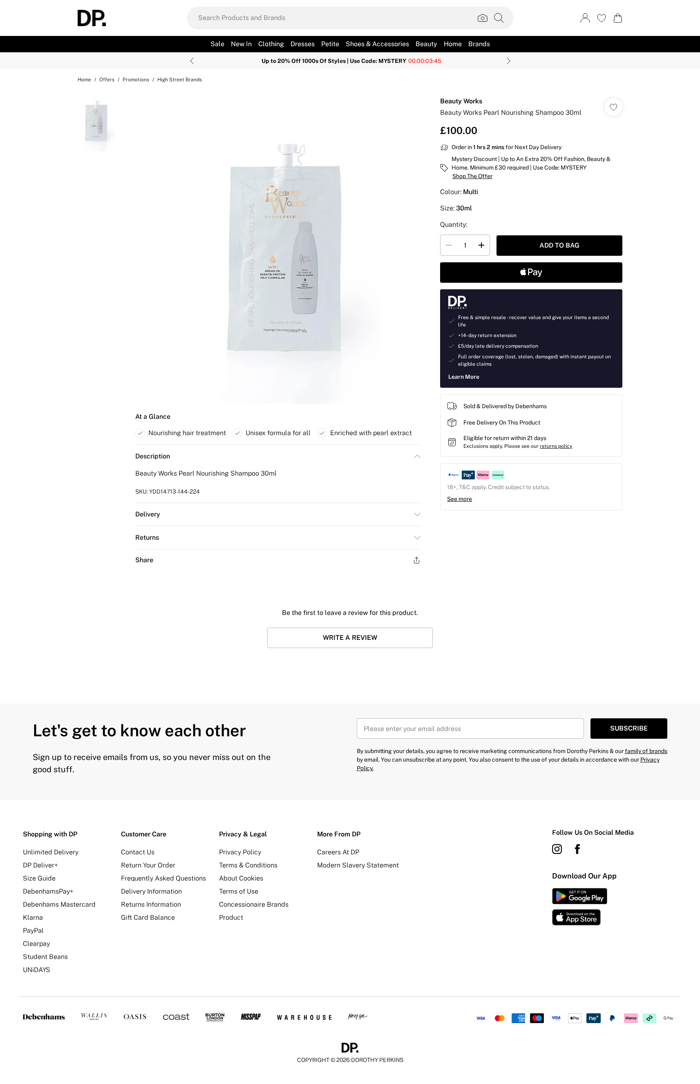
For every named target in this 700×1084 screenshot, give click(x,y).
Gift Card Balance (148, 917)
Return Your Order (148, 865)
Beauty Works (461, 101)
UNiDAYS (36, 970)
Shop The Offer (472, 176)
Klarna (33, 917)
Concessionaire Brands (253, 904)
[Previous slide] (192, 60)
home (84, 80)
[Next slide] (508, 60)
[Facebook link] (577, 849)
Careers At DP (338, 852)
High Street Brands (179, 80)
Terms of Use (238, 891)
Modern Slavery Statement (358, 865)
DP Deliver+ (40, 865)
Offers (106, 80)
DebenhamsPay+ (48, 891)
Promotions (136, 80)
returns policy (556, 446)
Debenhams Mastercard (59, 904)
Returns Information (151, 904)
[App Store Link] (579, 906)
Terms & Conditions (248, 865)
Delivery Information (151, 891)
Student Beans (45, 957)
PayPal (33, 930)
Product (231, 917)
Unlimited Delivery (50, 852)
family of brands (646, 751)
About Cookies (241, 878)
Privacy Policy (240, 852)
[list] (277, 247)
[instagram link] (557, 849)
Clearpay (36, 944)
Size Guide (39, 878)
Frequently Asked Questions (163, 878)
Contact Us (137, 852)
